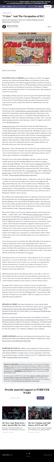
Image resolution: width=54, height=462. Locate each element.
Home (3, 6)
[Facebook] (29, 453)
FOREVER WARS (5, 454)
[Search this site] (36, 6)
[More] (14, 7)
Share (49, 26)
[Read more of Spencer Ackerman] (4, 27)
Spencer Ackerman (12, 26)
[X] (26, 453)
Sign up (28, 456)
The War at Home (6, 13)
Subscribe (47, 6)
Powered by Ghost (48, 454)
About (9, 6)
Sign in (40, 6)
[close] (52, 2)
